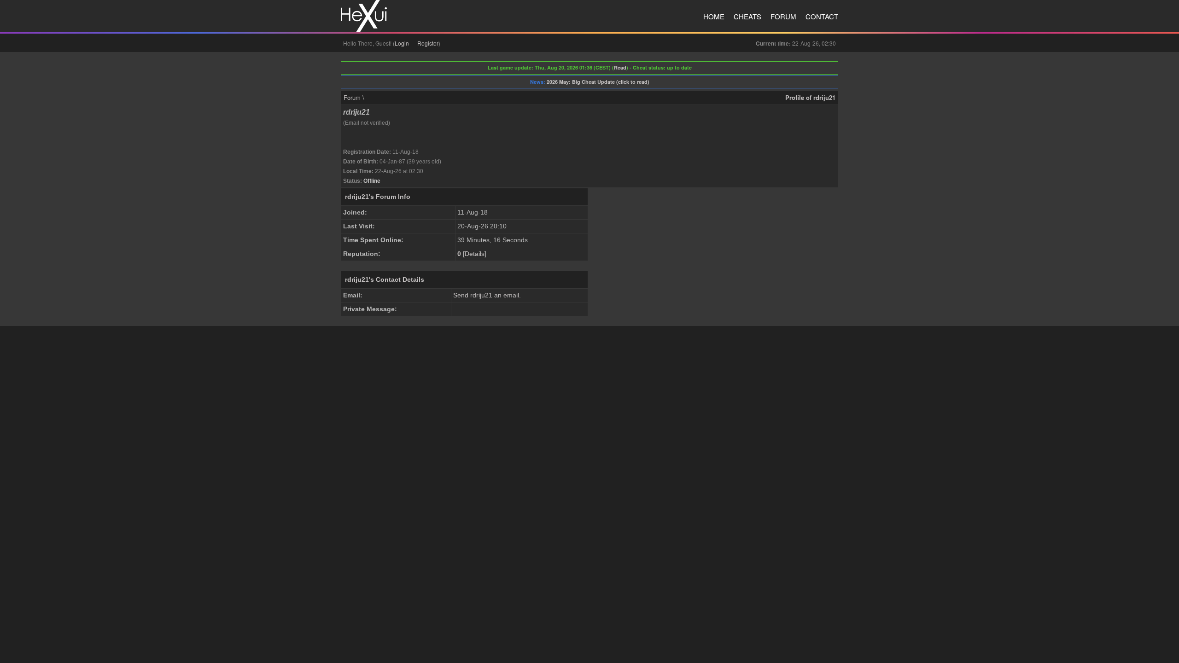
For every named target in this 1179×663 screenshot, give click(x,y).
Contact (821, 16)
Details (474, 253)
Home (713, 16)
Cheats (747, 16)
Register (427, 43)
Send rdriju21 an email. (487, 295)
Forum (783, 16)
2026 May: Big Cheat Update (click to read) (598, 81)
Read (620, 67)
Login (402, 43)
